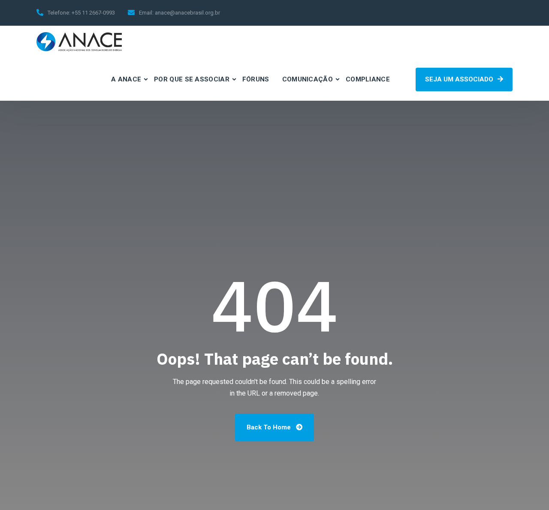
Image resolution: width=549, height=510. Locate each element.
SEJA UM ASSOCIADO (460, 79)
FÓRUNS (255, 79)
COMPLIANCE (368, 79)
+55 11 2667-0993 (93, 12)
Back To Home (270, 427)
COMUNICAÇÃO (307, 79)
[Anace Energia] (79, 41)
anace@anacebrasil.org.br (187, 12)
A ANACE (126, 79)
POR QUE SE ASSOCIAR (191, 79)
